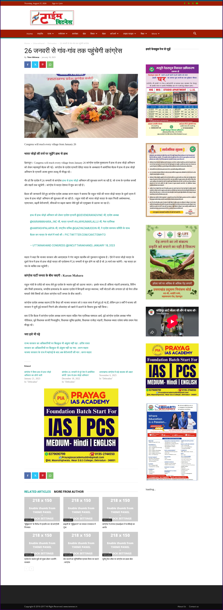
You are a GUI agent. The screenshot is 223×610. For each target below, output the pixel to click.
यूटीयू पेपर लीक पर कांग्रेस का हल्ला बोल (117, 559)
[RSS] (189, 3)
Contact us (194, 606)
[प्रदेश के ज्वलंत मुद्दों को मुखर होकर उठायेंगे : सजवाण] (42, 544)
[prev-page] (26, 569)
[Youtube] (197, 3)
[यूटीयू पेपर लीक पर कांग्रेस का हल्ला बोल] (120, 544)
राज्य (49, 33)
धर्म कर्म (113, 33)
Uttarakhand (38, 43)
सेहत (104, 33)
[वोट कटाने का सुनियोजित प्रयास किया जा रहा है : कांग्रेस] (81, 544)
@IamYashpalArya (42, 228)
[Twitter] (193, 3)
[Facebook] (184, 3)
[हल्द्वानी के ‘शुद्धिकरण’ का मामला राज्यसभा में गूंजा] (81, 509)
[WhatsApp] (50, 64)
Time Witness (33, 57)
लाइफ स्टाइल (128, 33)
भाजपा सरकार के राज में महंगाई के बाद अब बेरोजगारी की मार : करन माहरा (58, 352)
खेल (84, 33)
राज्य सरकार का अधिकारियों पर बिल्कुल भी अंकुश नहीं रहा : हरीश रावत (57, 343)
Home (30, 33)
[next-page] (32, 569)
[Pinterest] (42, 64)
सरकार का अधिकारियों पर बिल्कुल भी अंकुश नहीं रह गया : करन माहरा (56, 348)
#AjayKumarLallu (86, 221)
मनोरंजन (61, 33)
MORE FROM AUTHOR (69, 491)
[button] (195, 33)
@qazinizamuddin (84, 228)
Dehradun (52, 43)
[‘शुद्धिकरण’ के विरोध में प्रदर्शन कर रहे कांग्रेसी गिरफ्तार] (42, 509)
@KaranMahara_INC (43, 221)
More (154, 33)
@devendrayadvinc (90, 215)
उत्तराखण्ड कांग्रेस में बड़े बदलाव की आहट (116, 372)
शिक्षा (142, 33)
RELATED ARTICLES (37, 491)
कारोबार (75, 33)
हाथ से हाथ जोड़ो (70, 180)
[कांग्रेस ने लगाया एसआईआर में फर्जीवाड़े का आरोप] (120, 509)
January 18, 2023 (104, 245)
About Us (182, 606)
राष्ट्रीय (40, 33)
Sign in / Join (57, 3)
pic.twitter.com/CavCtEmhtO (85, 234)
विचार (92, 33)
